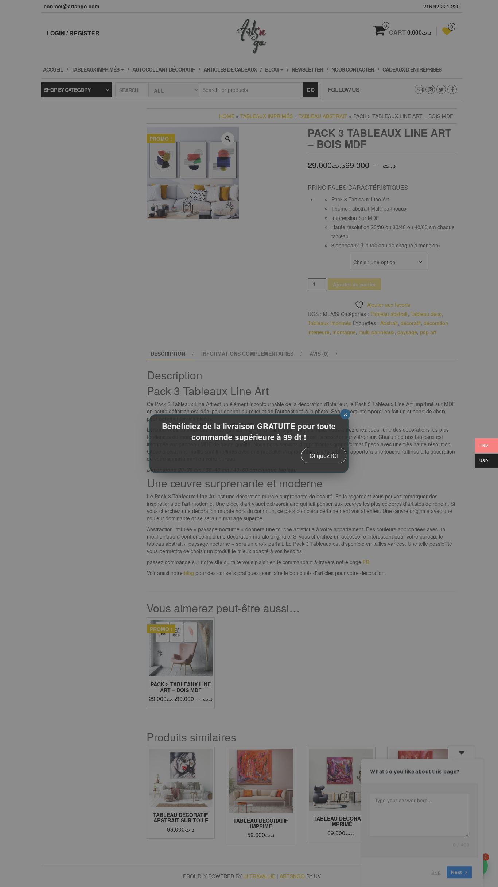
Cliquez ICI (324, 455)
